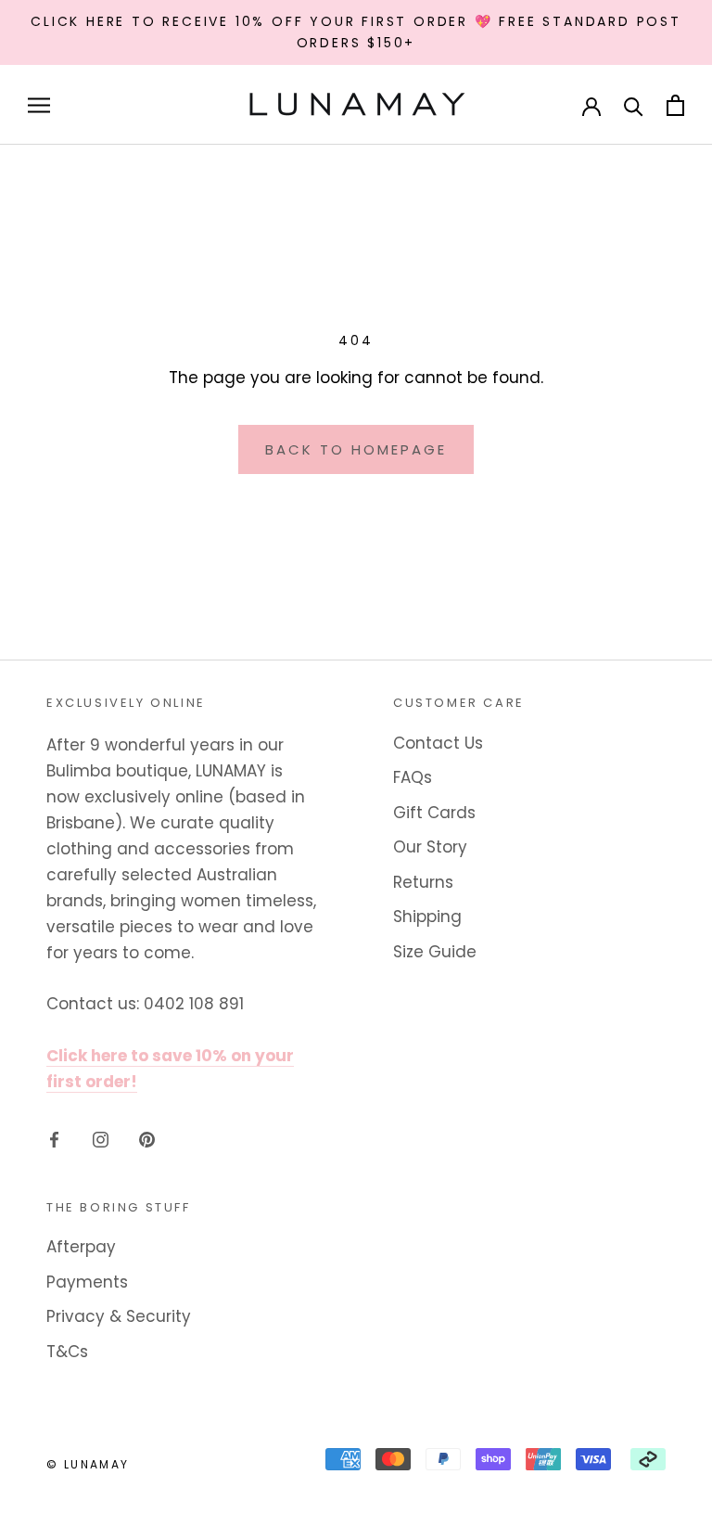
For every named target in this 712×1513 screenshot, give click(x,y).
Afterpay (81, 1247)
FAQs (412, 777)
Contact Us (438, 743)
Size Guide (435, 952)
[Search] (633, 105)
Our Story (430, 847)
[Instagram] (100, 1138)
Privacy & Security (118, 1316)
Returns (423, 882)
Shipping (427, 916)
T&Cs (67, 1351)
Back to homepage (356, 449)
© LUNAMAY (88, 1464)
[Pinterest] (147, 1138)
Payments (87, 1282)
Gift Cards (434, 812)
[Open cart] (675, 105)
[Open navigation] (39, 104)
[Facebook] (54, 1138)
